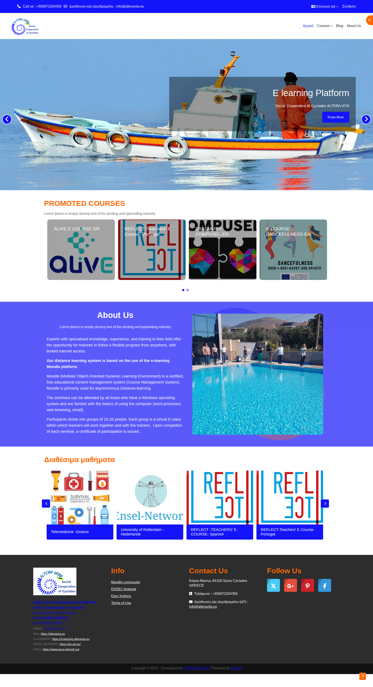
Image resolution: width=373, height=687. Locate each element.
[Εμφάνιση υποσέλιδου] (362, 676)
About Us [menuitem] (354, 26)
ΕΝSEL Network (123, 589)
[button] (325, 6)
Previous (46, 503)
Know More (336, 117)
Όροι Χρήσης (121, 596)
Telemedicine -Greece (70, 532)
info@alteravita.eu (130, 6)
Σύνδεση (349, 6)
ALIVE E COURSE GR (77, 228)
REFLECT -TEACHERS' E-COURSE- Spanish (214, 532)
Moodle (236, 668)
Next (325, 503)
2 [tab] (187, 290)
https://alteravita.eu (53, 633)
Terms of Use (121, 603)
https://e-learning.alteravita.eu (70, 639)
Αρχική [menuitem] (308, 26)
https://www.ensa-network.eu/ (61, 649)
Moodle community (125, 582)
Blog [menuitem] (339, 26)
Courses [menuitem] (323, 26)
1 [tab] (183, 290)
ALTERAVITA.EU (196, 668)
